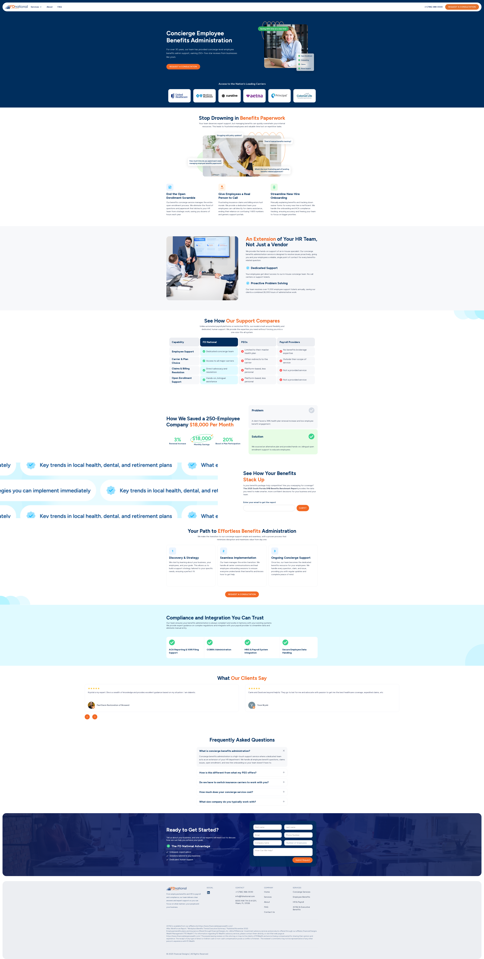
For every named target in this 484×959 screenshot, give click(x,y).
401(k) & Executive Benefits (301, 908)
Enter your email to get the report (259, 502)
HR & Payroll (298, 902)
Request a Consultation (183, 66)
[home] (16, 7)
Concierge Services (301, 892)
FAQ (60, 7)
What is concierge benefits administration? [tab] (224, 750)
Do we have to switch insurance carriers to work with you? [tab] (234, 782)
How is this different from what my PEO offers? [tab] (227, 772)
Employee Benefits (301, 897)
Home (267, 892)
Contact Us (269, 912)
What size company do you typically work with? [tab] (227, 801)
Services (35, 7)
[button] (36, 7)
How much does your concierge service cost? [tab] (226, 792)
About (50, 7)
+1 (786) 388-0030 (434, 7)
